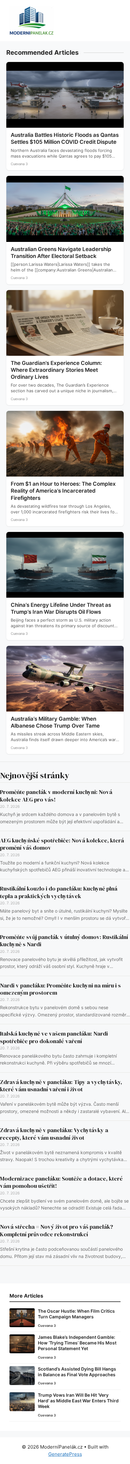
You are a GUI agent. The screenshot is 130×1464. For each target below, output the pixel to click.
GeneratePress (65, 1454)
